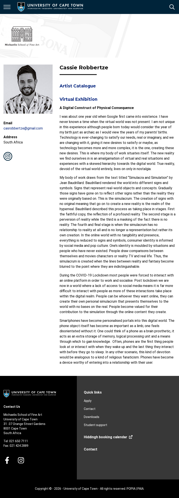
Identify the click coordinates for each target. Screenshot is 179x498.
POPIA (131, 488)
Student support (95, 425)
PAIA (140, 488)
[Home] (29, 393)
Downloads (91, 417)
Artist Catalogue (78, 86)
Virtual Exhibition (78, 99)
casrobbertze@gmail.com (23, 128)
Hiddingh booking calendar (105, 437)
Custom (7, 156)
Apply (87, 400)
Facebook (7, 460)
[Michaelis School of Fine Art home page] (22, 36)
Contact (89, 409)
